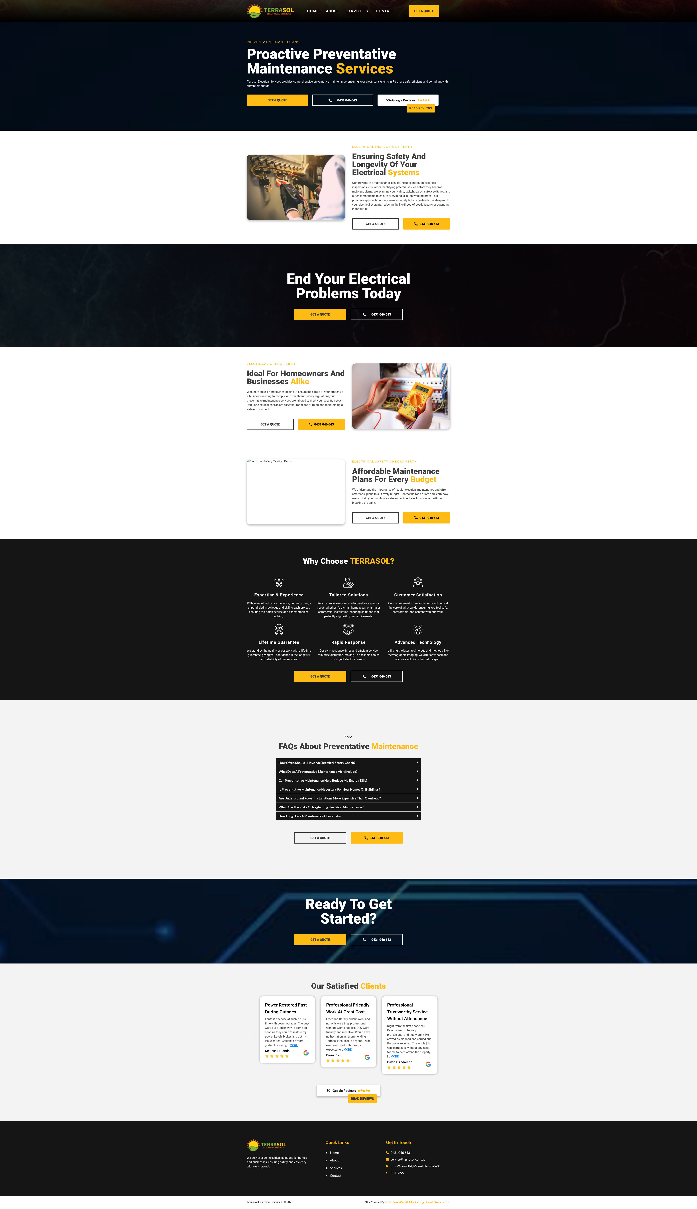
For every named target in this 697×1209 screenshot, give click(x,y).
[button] (348, 762)
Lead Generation (438, 1202)
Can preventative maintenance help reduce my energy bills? (323, 780)
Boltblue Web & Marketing (404, 1202)
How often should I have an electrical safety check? (317, 763)
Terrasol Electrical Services (264, 1202)
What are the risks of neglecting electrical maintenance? (321, 807)
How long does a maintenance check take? (310, 816)
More (286, 1049)
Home (313, 11)
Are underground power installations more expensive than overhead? (330, 798)
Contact (385, 11)
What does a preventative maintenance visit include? (318, 772)
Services (356, 11)
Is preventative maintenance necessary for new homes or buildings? (329, 789)
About (332, 11)
